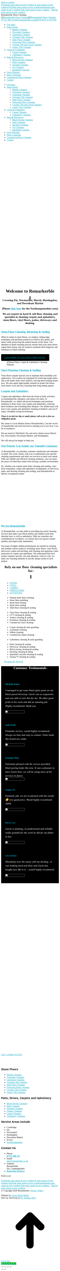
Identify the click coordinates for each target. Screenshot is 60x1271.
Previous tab (9, 661)
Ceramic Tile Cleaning (17, 1090)
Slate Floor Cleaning (16, 1085)
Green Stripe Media (20, 1195)
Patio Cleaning (13, 1106)
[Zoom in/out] (10, 1266)
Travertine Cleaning (15, 1077)
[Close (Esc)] (2, 1266)
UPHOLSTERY (17, 590)
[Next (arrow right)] (5, 1269)
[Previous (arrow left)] (2, 1269)
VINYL (13, 585)
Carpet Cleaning (14, 1113)
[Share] (5, 1266)
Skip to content (7, 2)
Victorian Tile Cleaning (17, 1082)
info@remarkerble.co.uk (25, 20)
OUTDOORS (16, 593)
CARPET (14, 588)
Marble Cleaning (14, 1075)
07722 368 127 (8, 20)
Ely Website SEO (28, 1198)
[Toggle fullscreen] (8, 1266)
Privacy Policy (37, 1190)
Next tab (19, 661)
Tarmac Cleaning (14, 1111)
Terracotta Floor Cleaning (18, 1087)
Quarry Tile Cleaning (16, 1092)
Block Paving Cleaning (17, 1103)
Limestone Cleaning (15, 1080)
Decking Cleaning (15, 1108)
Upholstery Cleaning (16, 1116)
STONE (13, 583)
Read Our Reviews (16, 1171)
